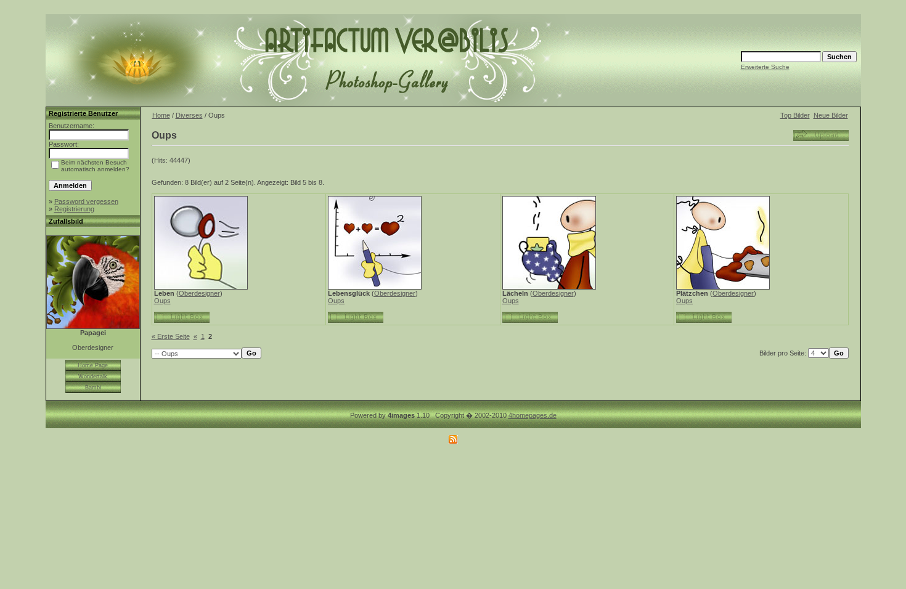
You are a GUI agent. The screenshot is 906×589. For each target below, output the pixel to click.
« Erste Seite (171, 336)
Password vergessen (86, 201)
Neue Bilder (831, 115)
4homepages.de (532, 415)
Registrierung (74, 209)
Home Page (93, 365)
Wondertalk (92, 376)
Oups (162, 300)
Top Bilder (795, 115)
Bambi (93, 387)
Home (161, 115)
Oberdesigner (199, 293)
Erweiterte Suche (765, 66)
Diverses (189, 115)
